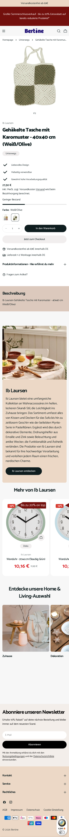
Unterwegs (24, 40)
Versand (40, 189)
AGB (4, 810)
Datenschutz (33, 810)
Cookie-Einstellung (53, 810)
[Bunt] (5, 217)
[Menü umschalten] (3, 31)
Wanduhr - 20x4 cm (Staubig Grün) (26, 559)
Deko (25, 546)
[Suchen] (59, 31)
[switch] (62, 832)
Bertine (14, 830)
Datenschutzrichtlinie (43, 756)
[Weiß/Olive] (15, 217)
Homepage (7, 40)
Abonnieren (34, 744)
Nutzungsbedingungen (13, 756)
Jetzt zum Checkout (34, 239)
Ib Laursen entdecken (23, 471)
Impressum (17, 810)
